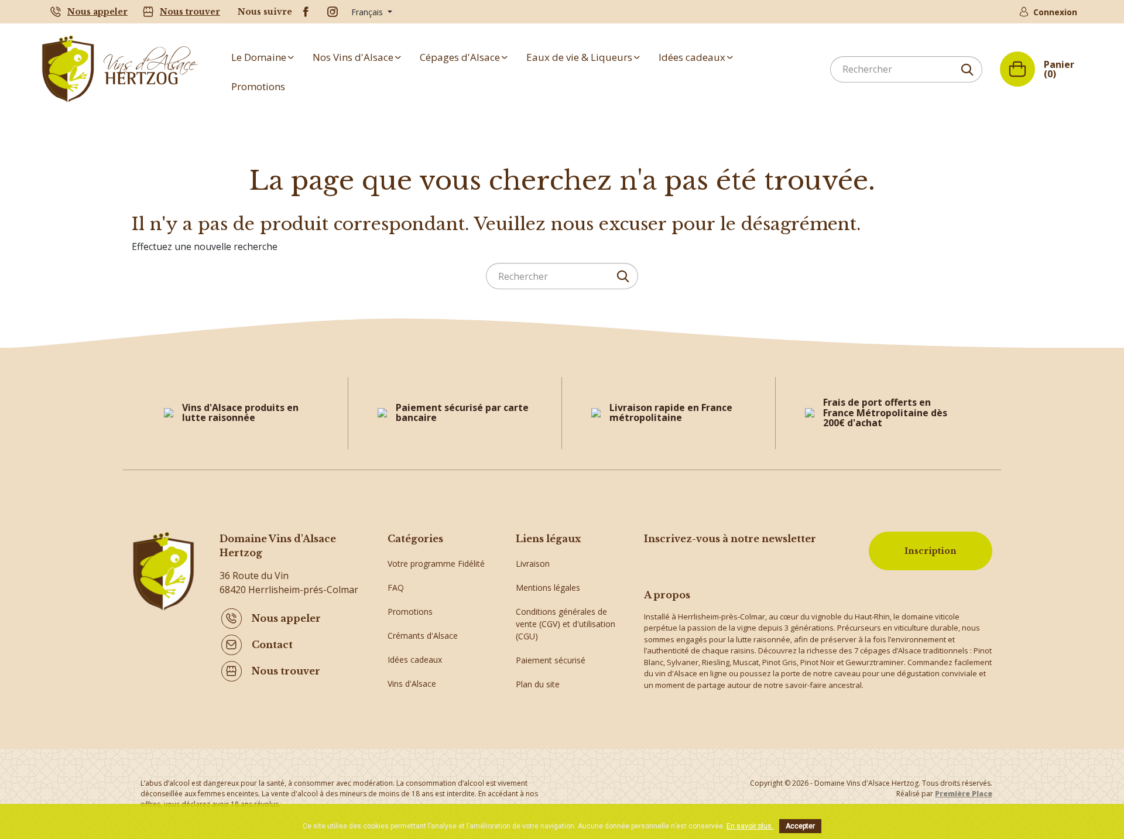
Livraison (533, 563)
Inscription (930, 551)
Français (368, 12)
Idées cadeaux (415, 659)
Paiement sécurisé (550, 660)
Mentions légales (548, 587)
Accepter (800, 826)
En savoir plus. (750, 826)
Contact (272, 644)
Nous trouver (190, 11)
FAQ (396, 587)
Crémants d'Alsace (423, 635)
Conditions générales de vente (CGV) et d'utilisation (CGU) (565, 624)
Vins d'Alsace (412, 683)
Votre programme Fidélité (436, 563)
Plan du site (538, 684)
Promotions (410, 611)
